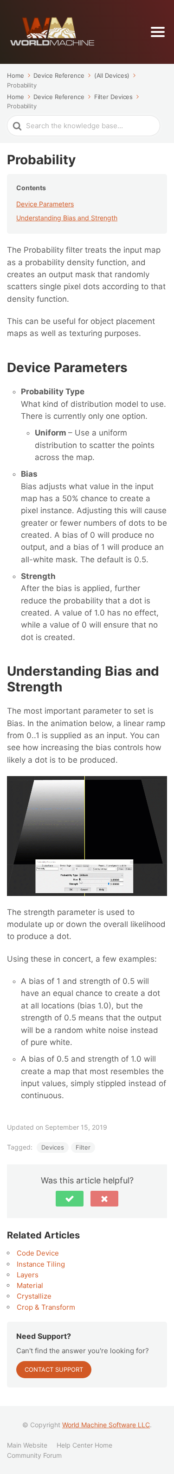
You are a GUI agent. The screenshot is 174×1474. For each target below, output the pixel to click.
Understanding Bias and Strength (66, 218)
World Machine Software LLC (106, 1425)
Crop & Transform (46, 1307)
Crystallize (34, 1296)
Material (30, 1285)
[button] (70, 1199)
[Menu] (158, 32)
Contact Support (54, 1369)
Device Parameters (45, 204)
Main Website (27, 1445)
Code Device (38, 1253)
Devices (52, 1147)
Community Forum (34, 1455)
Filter (83, 1147)
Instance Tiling (41, 1264)
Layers (28, 1274)
